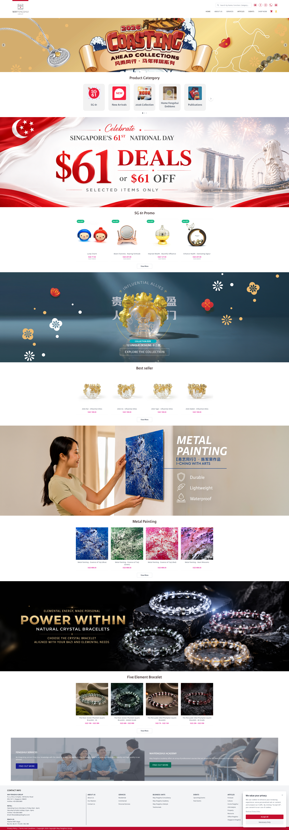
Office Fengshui (233, 817)
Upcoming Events (199, 798)
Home (208, 11)
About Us (91, 798)
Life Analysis (232, 807)
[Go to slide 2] (142, 70)
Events (251, 11)
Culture (230, 801)
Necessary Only (264, 822)
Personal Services (124, 804)
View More (144, 266)
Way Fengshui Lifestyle (160, 804)
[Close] (282, 795)
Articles (240, 11)
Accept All (264, 817)
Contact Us (91, 804)
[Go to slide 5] (146, 70)
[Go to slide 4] (145, 70)
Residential (122, 798)
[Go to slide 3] (143, 70)
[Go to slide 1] (140, 70)
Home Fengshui (233, 804)
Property (231, 810)
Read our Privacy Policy (253, 811)
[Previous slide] (3, 45)
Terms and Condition (27, 828)
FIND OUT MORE (27, 766)
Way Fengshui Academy (161, 801)
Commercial (123, 801)
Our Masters (92, 801)
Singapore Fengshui (234, 820)
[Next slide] (285, 45)
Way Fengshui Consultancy (162, 798)
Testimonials (157, 807)
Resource (231, 813)
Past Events (197, 801)
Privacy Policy (12, 828)
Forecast (230, 798)
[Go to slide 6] (148, 70)
